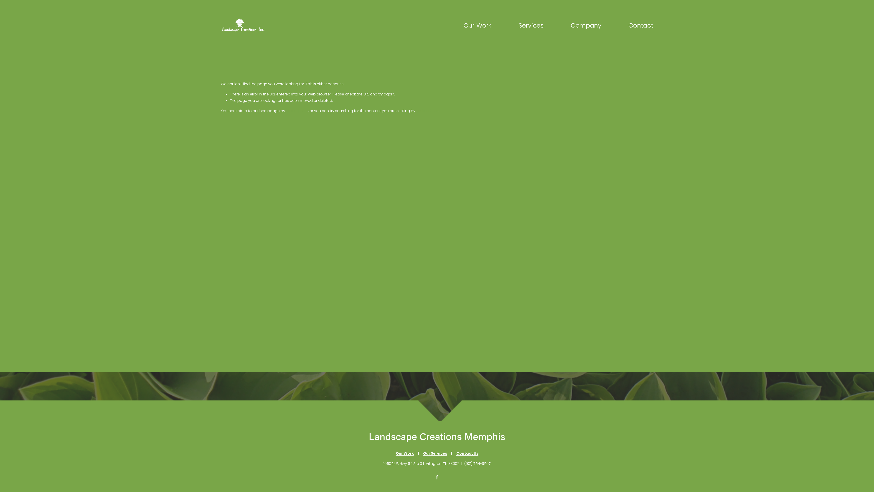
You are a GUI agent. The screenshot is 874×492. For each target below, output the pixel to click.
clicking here (297, 110)
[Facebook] (437, 477)
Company (586, 25)
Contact (640, 25)
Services (531, 25)
